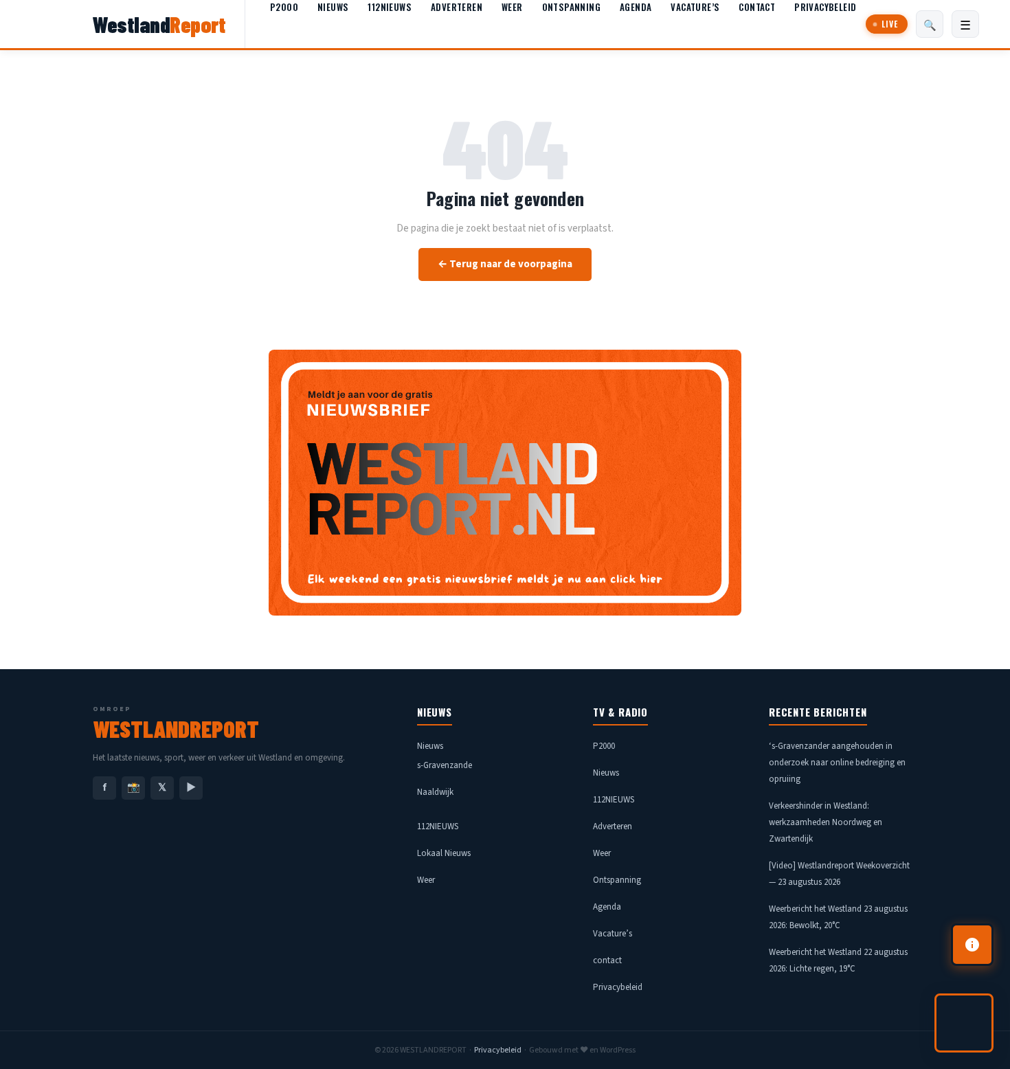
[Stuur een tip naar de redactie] (972, 944)
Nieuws (332, 7)
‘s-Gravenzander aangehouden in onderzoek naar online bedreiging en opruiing (837, 762)
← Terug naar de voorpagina (505, 264)
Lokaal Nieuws (444, 853)
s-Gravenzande (444, 765)
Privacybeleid (825, 7)
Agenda (635, 7)
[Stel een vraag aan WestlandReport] (964, 1023)
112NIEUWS (390, 7)
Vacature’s (695, 7)
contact (757, 7)
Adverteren (456, 7)
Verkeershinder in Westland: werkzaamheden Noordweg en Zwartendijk (825, 822)
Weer (512, 7)
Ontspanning (571, 7)
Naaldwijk (435, 792)
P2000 (284, 7)
